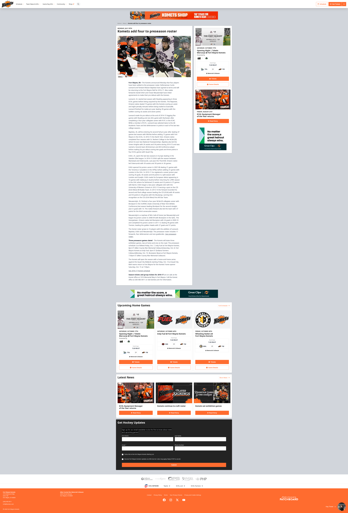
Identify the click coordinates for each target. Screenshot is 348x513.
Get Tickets (336, 4)
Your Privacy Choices (176, 495)
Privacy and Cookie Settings (192, 495)
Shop (70, 4)
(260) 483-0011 (7, 501)
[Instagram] (170, 499)
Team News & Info (32, 4)
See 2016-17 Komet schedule (139, 271)
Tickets (214, 79)
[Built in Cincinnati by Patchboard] (289, 498)
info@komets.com (8, 504)
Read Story (214, 121)
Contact (149, 495)
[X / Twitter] (177, 499)
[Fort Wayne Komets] (7, 4)
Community (61, 4)
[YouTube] (183, 499)
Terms (166, 495)
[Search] (78, 4)
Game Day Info (48, 4)
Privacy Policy (158, 495)
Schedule (19, 4)
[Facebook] (164, 499)
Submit (174, 465)
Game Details (214, 84)
